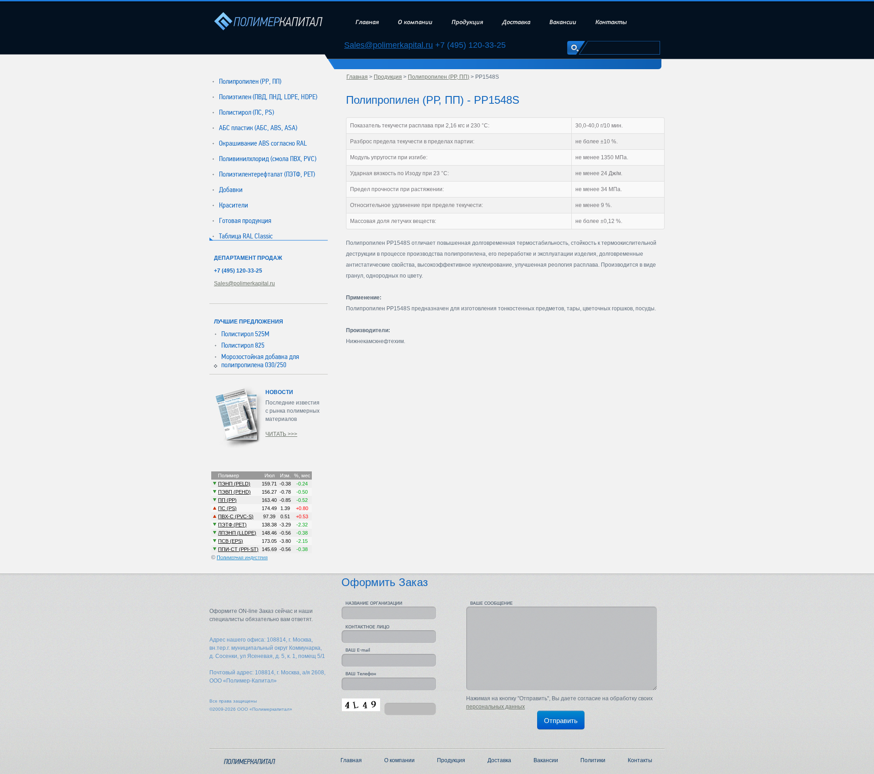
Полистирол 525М (245, 334)
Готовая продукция (245, 221)
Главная (367, 22)
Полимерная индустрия (242, 557)
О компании (415, 22)
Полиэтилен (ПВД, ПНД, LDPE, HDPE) (268, 97)
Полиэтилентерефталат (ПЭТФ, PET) (267, 174)
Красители (233, 205)
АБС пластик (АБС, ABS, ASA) (258, 128)
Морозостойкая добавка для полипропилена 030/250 (260, 361)
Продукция (467, 22)
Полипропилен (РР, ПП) (250, 81)
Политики (592, 760)
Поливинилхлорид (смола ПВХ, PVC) (267, 159)
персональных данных (495, 706)
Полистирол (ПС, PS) (246, 112)
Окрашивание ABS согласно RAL (263, 143)
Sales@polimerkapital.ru (388, 45)
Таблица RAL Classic (246, 236)
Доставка (516, 22)
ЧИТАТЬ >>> (281, 434)
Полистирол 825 (242, 345)
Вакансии (562, 22)
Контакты (611, 22)
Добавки (231, 190)
